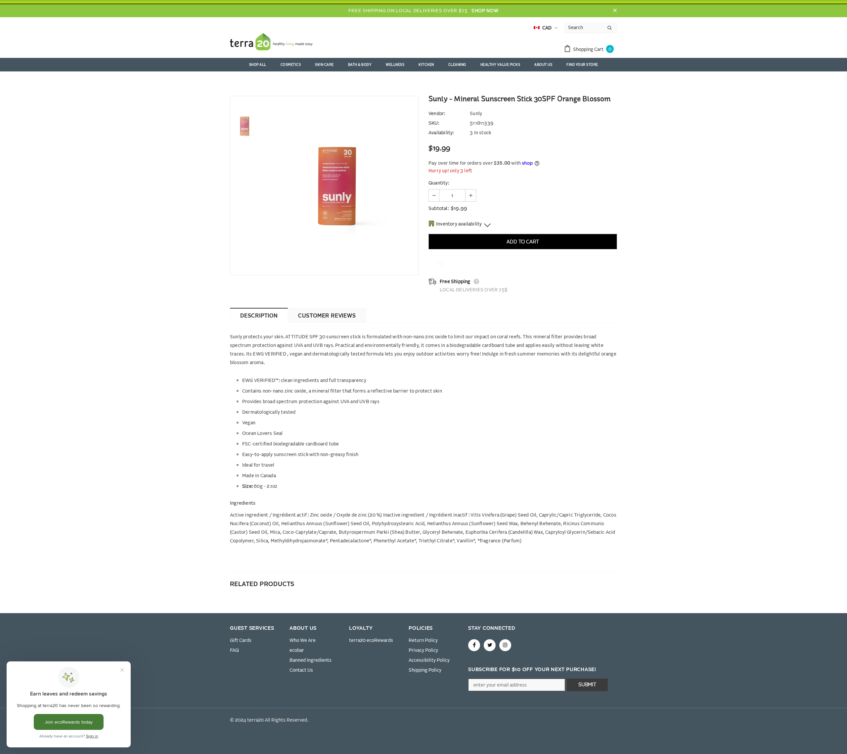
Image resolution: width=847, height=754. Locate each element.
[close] (614, 11)
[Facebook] (474, 645)
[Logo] (271, 43)
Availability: (441, 133)
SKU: (433, 123)
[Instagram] (505, 645)
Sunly (476, 113)
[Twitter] (490, 645)
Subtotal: (438, 208)
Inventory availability (459, 224)
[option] (339, 185)
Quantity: (438, 183)
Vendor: (436, 113)
